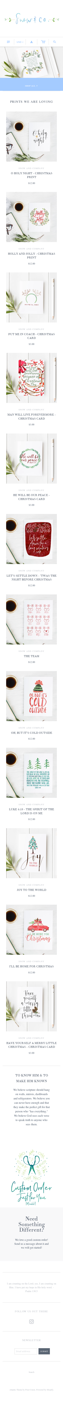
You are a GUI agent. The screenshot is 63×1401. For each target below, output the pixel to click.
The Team (31, 656)
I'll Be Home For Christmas (31, 966)
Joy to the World (31, 890)
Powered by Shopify (44, 1389)
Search (31, 1372)
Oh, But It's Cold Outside (31, 733)
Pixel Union (30, 1389)
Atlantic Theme (15, 1389)
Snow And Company (31, 168)
